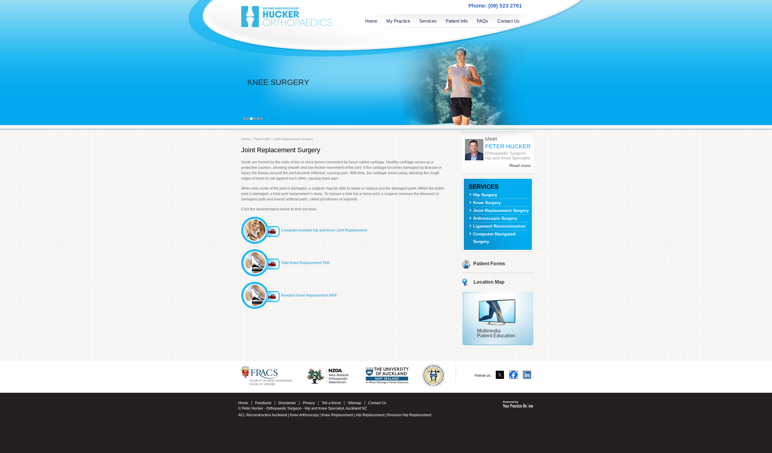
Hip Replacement (370, 415)
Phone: (495, 5)
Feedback (263, 403)
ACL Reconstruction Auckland (262, 415)
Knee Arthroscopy (304, 415)
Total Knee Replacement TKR (305, 263)
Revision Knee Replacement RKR (309, 295)
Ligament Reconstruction (499, 226)
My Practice (398, 21)
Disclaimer (287, 403)
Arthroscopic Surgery (495, 218)
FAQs (482, 21)
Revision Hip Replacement (409, 415)
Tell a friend (331, 403)
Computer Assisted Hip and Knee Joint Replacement (324, 230)
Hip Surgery (485, 194)
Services (428, 21)
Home (371, 21)
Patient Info (457, 21)
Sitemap (354, 403)
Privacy (309, 403)
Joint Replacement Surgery (501, 210)
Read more (520, 165)
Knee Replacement (337, 415)
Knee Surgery (487, 202)
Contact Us (508, 21)
